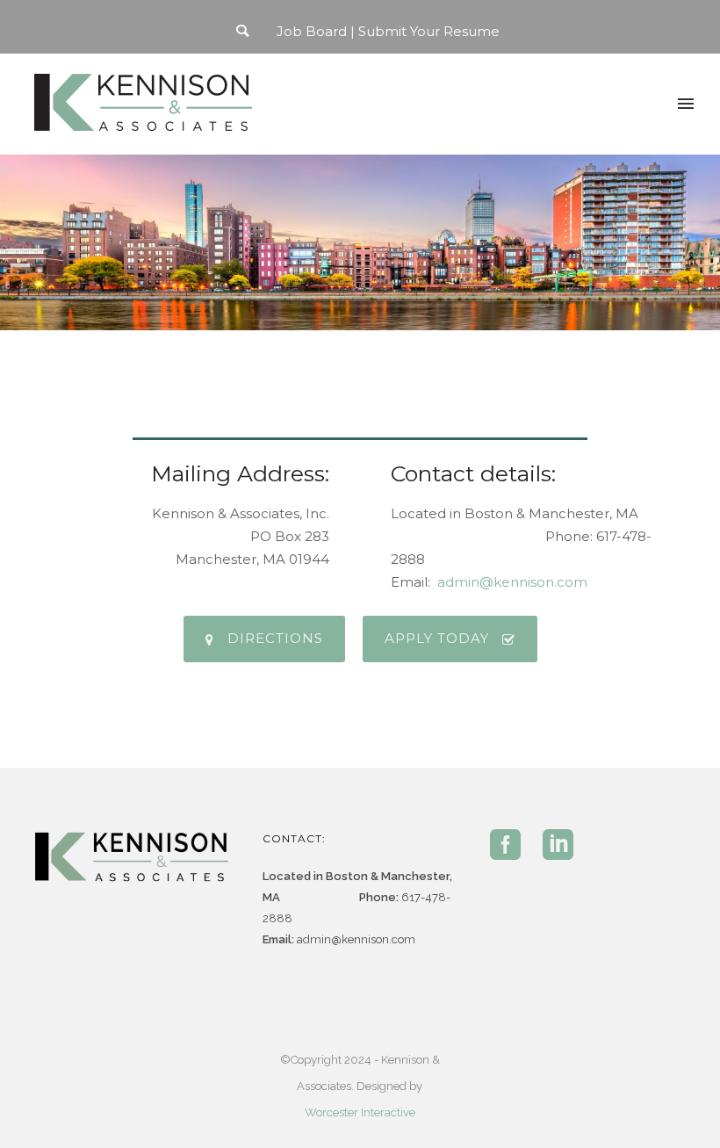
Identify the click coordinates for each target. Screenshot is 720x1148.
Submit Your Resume (429, 31)
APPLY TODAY (437, 638)
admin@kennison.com (512, 582)
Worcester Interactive (360, 1112)
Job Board (312, 31)
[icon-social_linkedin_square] (558, 846)
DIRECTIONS (275, 638)
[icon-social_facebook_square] (509, 846)
